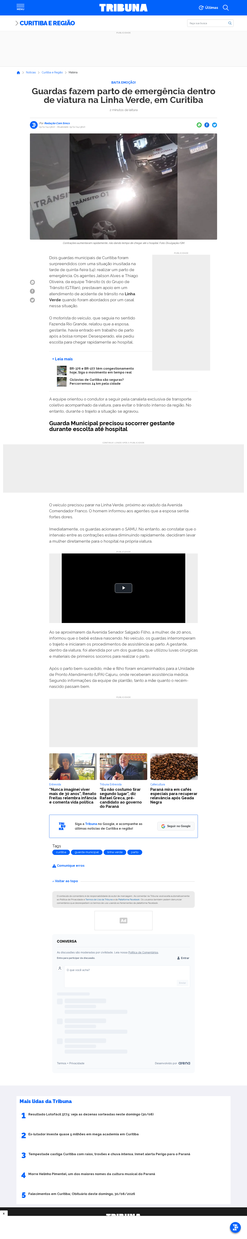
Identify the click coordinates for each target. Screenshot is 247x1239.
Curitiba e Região (47, 23)
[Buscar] (230, 23)
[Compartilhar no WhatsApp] (199, 124)
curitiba (61, 852)
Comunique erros (70, 865)
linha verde (115, 852)
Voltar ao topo (66, 881)
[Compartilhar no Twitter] (214, 124)
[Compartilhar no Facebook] (206, 124)
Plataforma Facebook (129, 899)
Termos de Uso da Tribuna (99, 899)
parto (135, 852)
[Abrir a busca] (225, 7)
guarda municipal (87, 852)
